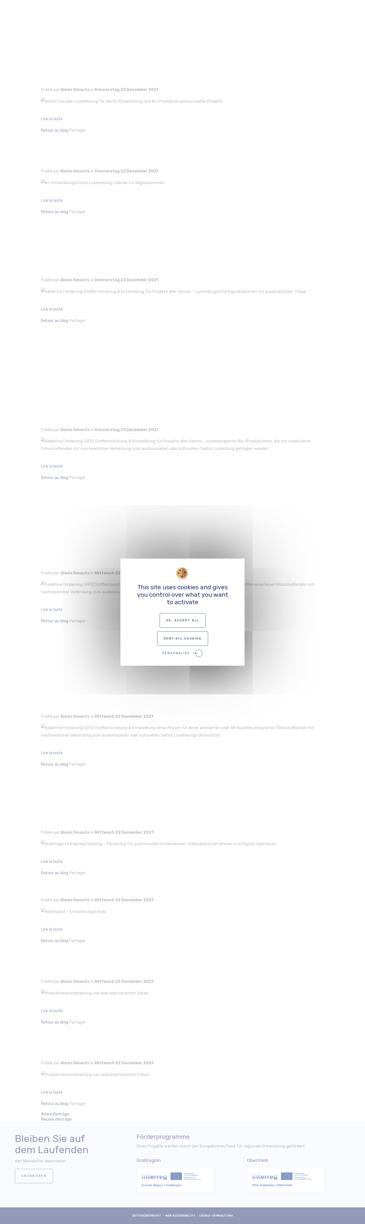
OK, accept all (182, 620)
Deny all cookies (183, 638)
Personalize (176, 653)
